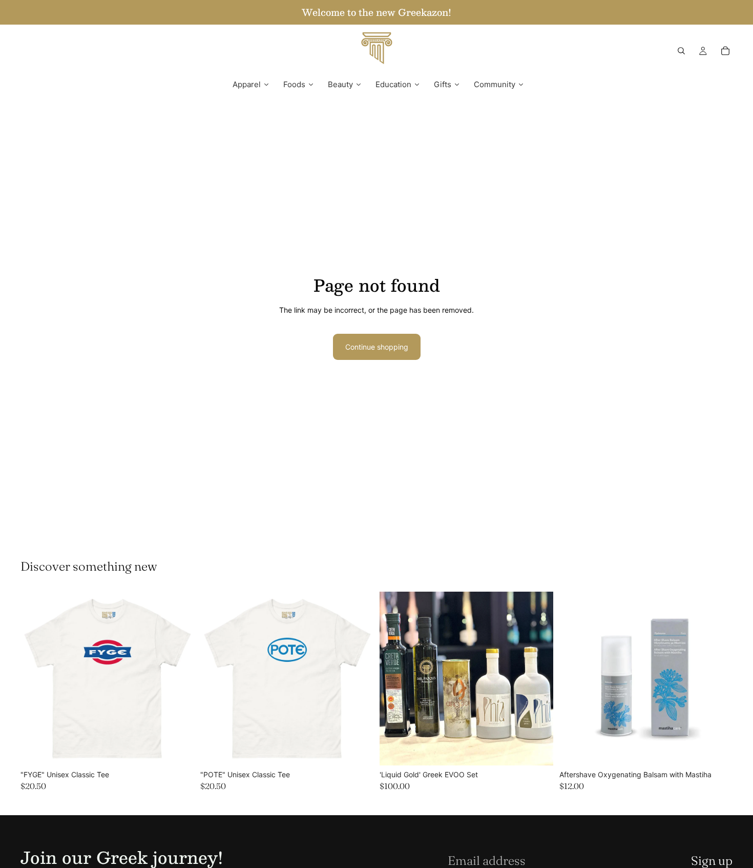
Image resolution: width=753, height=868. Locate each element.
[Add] (537, 749)
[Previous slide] (35, 679)
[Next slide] (178, 679)
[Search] (681, 50)
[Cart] (725, 50)
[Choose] (178, 749)
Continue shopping (376, 346)
